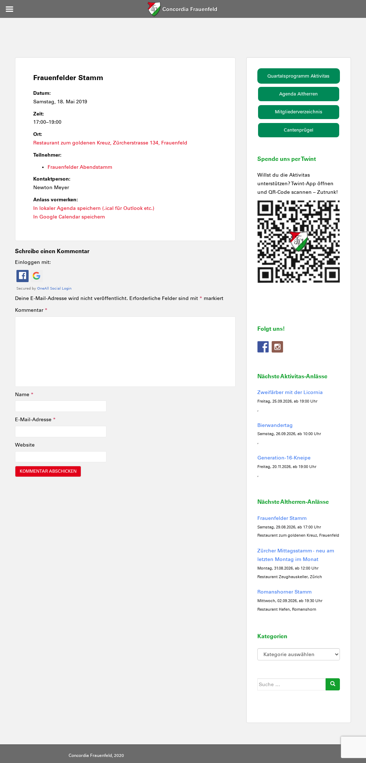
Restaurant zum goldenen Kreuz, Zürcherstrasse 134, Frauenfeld (110, 143)
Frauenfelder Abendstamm (80, 167)
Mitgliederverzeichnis (298, 111)
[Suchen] (333, 684)
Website (25, 445)
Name (24, 395)
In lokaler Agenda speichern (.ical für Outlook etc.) (93, 208)
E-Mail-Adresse (35, 420)
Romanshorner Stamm (284, 592)
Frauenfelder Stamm (282, 518)
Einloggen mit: (33, 262)
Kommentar (31, 310)
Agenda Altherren (298, 94)
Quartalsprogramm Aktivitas (298, 76)
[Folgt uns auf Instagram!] (277, 347)
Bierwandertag (275, 425)
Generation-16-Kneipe (284, 458)
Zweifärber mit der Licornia (290, 392)
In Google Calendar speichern (69, 217)
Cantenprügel (298, 130)
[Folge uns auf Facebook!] (263, 347)
